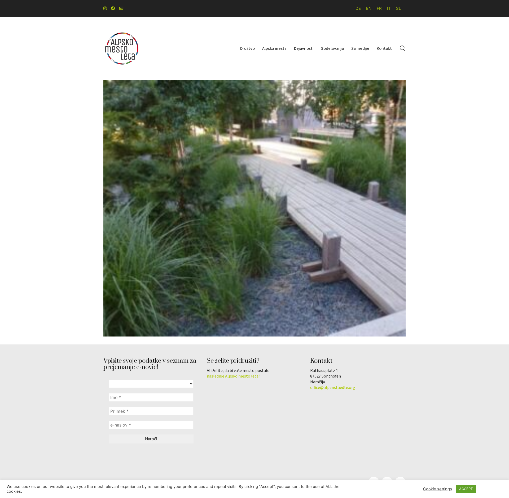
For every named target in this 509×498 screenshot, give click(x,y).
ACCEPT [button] (466, 489)
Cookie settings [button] (437, 489)
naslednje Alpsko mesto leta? (233, 376)
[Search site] (403, 49)
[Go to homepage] (122, 48)
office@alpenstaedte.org (332, 388)
